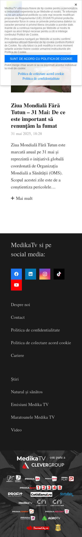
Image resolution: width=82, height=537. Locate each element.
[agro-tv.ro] (51, 518)
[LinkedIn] (30, 274)
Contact (18, 317)
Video (16, 430)
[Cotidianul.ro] (41, 494)
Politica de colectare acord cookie (41, 343)
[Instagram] (44, 274)
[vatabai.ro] (58, 528)
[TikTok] (59, 274)
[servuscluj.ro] (37, 527)
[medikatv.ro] (25, 503)
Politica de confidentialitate (35, 330)
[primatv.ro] (10, 478)
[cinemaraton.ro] (41, 503)
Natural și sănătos (27, 392)
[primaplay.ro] (67, 478)
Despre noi (20, 304)
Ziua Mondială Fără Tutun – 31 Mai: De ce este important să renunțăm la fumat (38, 115)
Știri (15, 379)
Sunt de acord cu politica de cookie (41, 58)
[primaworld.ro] (28, 518)
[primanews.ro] (51, 478)
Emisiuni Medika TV (30, 404)
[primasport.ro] (41, 487)
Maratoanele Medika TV (33, 417)
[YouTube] (16, 285)
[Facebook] (16, 274)
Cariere (17, 355)
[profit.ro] (15, 494)
